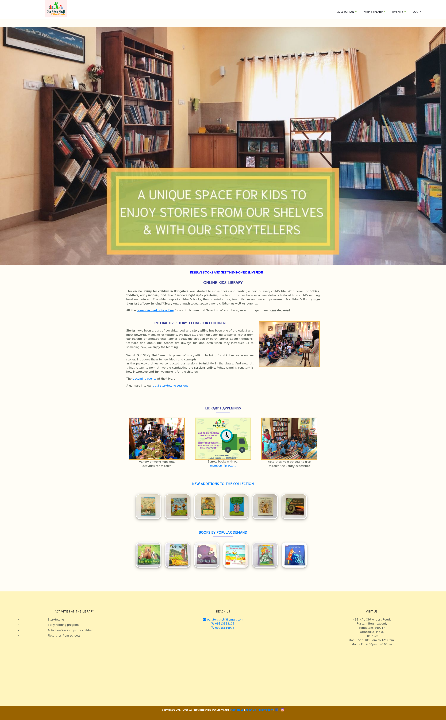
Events (397, 11)
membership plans (223, 465)
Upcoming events (144, 378)
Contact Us (237, 710)
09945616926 (224, 627)
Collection (345, 11)
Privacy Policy (265, 710)
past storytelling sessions (170, 385)
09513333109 (224, 623)
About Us (250, 710)
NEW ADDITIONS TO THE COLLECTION (223, 484)
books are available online (155, 310)
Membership (373, 11)
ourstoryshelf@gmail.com (224, 619)
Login (417, 11)
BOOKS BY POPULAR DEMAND (223, 532)
